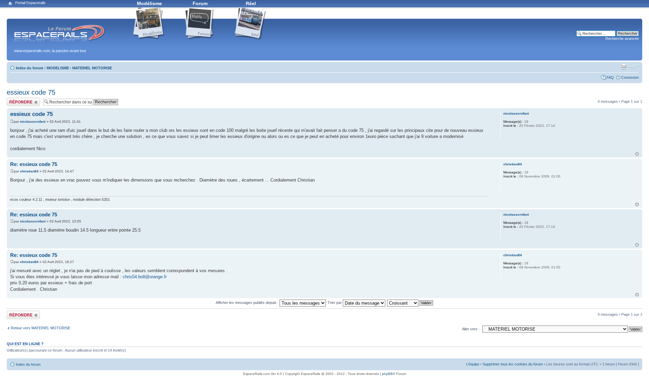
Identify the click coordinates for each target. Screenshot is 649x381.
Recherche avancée (622, 39)
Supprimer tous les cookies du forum (513, 364)
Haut (637, 154)
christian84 (29, 171)
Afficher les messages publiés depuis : (248, 303)
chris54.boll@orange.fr (145, 276)
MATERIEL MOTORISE (92, 68)
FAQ (610, 77)
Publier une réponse (23, 100)
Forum (200, 3)
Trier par (335, 303)
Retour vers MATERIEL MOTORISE (40, 328)
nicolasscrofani (33, 121)
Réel (251, 3)
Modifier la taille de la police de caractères (634, 67)
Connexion (630, 77)
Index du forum (29, 68)
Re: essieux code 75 (33, 164)
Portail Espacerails (30, 3)
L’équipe (472, 364)
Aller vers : (471, 329)
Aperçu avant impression (623, 67)
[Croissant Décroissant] (410, 303)
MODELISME (58, 68)
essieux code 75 (31, 92)
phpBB (387, 374)
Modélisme (149, 3)
